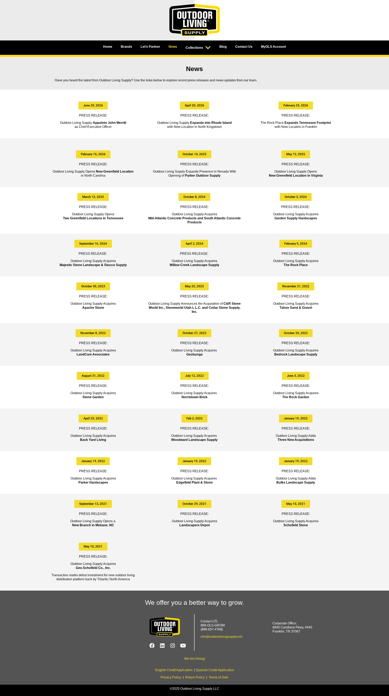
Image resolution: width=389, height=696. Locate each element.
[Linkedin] (162, 646)
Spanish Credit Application (215, 670)
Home (107, 46)
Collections (194, 47)
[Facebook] (152, 646)
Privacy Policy (171, 677)
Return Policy (195, 677)
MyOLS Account (273, 46)
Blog (223, 46)
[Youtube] (183, 646)
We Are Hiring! (194, 658)
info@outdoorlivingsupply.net (221, 636)
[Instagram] (173, 646)
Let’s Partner (150, 46)
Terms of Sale (218, 677)
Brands (126, 46)
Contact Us (243, 46)
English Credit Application (173, 670)
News (173, 46)
